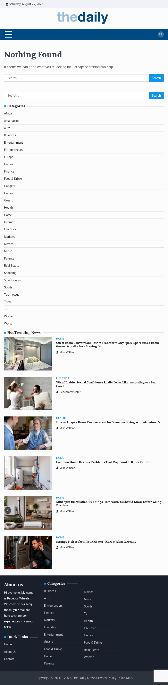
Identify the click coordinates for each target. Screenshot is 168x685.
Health (8, 207)
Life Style (10, 229)
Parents (9, 258)
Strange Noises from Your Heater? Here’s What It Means (96, 541)
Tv (5, 309)
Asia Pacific (11, 120)
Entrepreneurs (13, 149)
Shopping (10, 272)
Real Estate (11, 265)
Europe (8, 157)
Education (50, 627)
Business (10, 135)
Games (8, 193)
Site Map (126, 678)
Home (8, 215)
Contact (9, 659)
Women (9, 316)
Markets (9, 236)
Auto (7, 128)
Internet (9, 222)
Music (8, 251)
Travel (8, 301)
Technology (11, 294)
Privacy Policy (106, 678)
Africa (8, 113)
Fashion (9, 164)
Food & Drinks (13, 178)
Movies (9, 244)
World (8, 323)
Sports (8, 287)
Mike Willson (67, 352)
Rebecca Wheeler (70, 391)
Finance (9, 171)
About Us (10, 651)
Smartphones (13, 280)
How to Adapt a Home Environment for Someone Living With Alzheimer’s (108, 422)
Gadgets (9, 186)
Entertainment (13, 142)
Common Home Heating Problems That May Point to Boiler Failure (103, 462)
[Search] (161, 34)
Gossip (8, 200)
